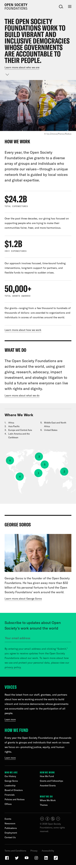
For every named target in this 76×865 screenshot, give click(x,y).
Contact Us (10, 837)
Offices (8, 804)
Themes (44, 805)
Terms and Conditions (15, 850)
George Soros (11, 780)
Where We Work (48, 800)
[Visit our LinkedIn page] (46, 859)
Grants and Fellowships (51, 780)
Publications (11, 828)
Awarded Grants (48, 785)
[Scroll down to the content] (7, 74)
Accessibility (48, 850)
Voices (11, 687)
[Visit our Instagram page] (36, 859)
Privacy (33, 850)
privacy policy (13, 667)
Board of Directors (14, 790)
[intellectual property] (50, 820)
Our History (10, 776)
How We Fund (16, 730)
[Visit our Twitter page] (17, 859)
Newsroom (10, 823)
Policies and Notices (15, 799)
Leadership (10, 785)
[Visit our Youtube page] (26, 859)
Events (8, 818)
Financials (10, 794)
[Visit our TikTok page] (55, 859)
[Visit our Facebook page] (7, 859)
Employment (11, 832)
